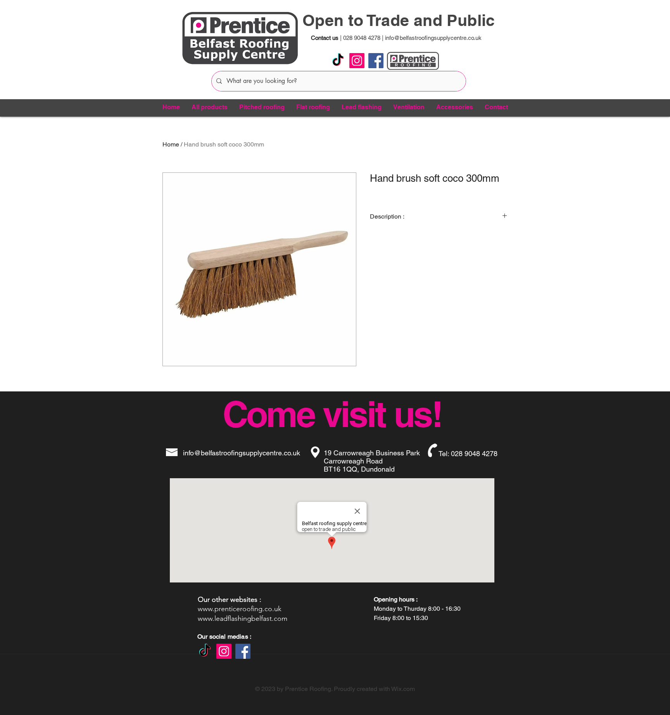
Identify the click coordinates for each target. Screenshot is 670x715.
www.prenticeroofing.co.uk (239, 609)
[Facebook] (375, 60)
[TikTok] (337, 60)
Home (170, 144)
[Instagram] (356, 60)
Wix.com (403, 689)
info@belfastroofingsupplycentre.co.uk (433, 37)
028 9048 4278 (361, 37)
